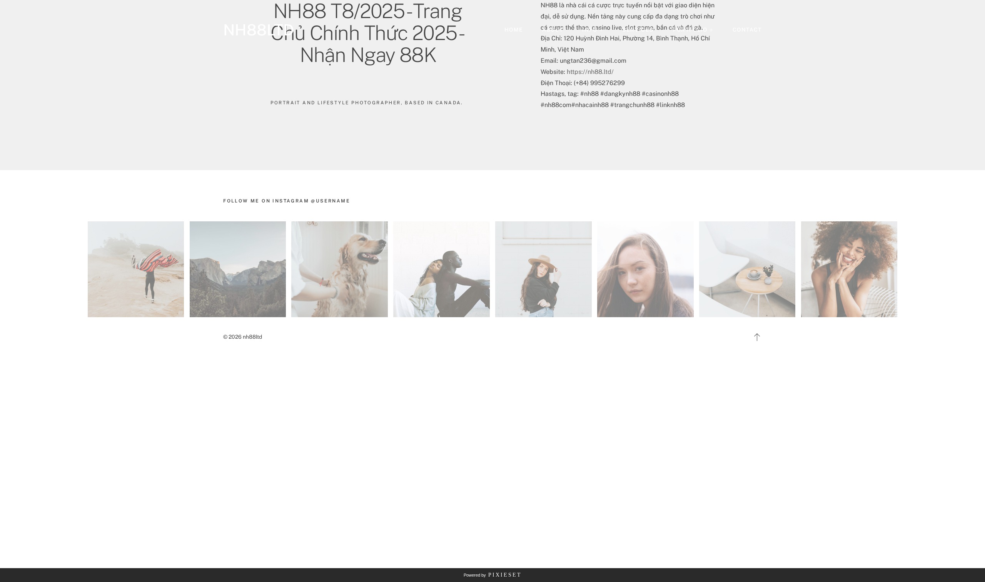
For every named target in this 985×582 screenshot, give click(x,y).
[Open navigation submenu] (711, 30)
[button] (592, 30)
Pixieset (505, 575)
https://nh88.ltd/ (590, 71)
